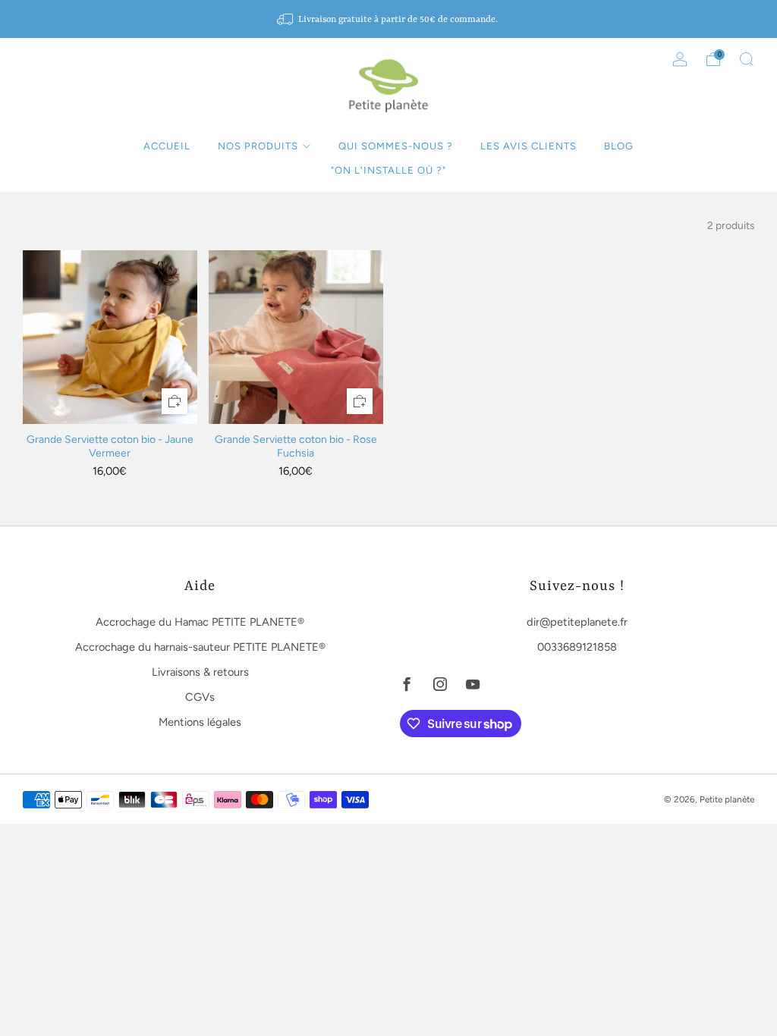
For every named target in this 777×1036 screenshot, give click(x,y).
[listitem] (388, 19)
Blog (619, 146)
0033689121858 (577, 647)
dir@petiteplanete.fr (577, 622)
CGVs (200, 697)
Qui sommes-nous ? (395, 146)
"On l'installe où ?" (388, 170)
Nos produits (258, 146)
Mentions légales (200, 722)
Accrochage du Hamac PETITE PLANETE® (200, 622)
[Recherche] (746, 59)
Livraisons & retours (200, 672)
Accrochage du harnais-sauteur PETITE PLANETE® (200, 647)
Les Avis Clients (528, 146)
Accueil (166, 146)
